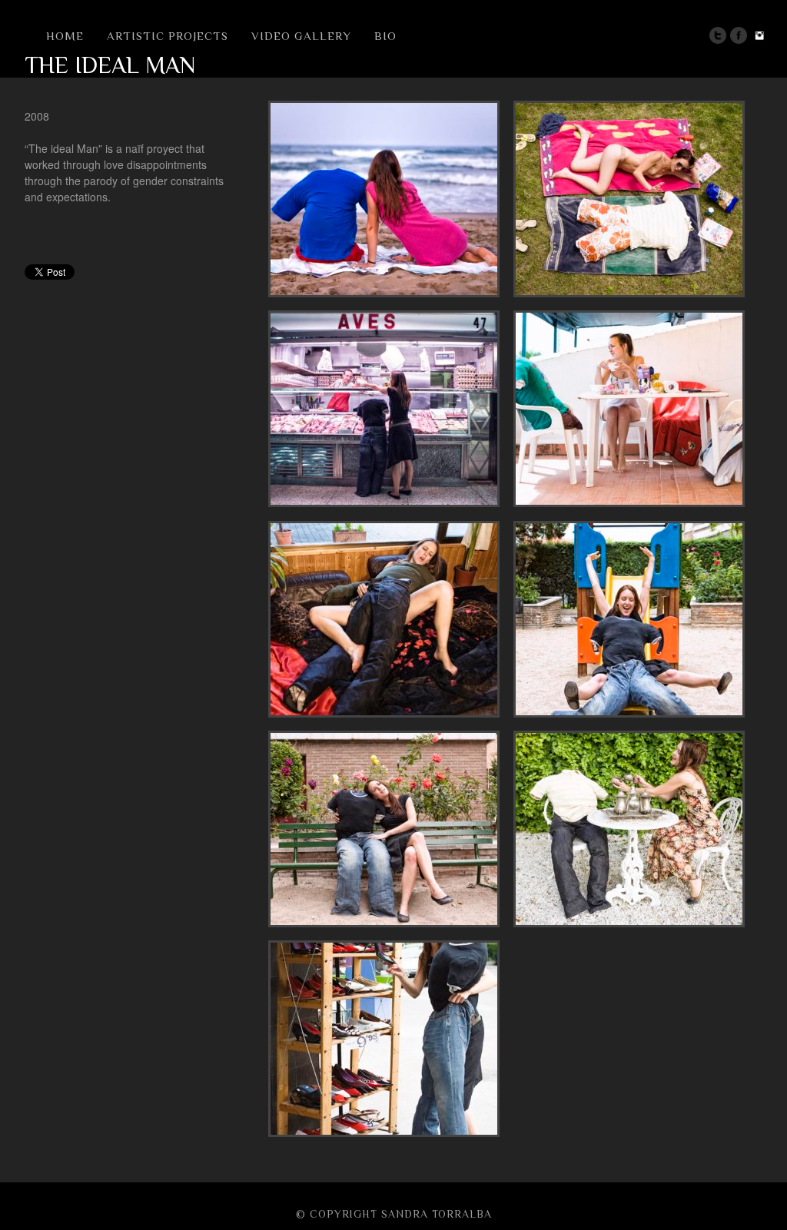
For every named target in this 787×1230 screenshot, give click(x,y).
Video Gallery (301, 35)
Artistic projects (167, 35)
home (65, 35)
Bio (385, 35)
